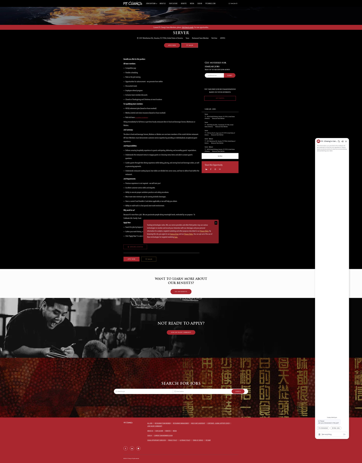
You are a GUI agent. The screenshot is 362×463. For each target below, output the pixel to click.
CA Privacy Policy (184, 440)
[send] (344, 434)
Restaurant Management (181, 423)
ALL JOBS (149, 423)
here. (176, 237)
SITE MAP (208, 440)
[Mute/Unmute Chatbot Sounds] (342, 141)
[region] (332, 288)
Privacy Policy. (188, 234)
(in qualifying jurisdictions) (141, 117)
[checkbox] (189, 45)
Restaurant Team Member (163, 423)
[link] (181, 332)
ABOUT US (163, 3)
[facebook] (125, 448)
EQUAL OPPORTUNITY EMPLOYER (156, 440)
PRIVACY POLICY (172, 440)
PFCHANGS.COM (210, 3)
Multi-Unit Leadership (198, 423)
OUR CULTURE (173, 3)
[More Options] (319, 434)
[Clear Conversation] (338, 141)
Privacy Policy (204, 231)
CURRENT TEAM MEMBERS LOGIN (163, 435)
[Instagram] (138, 448)
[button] (172, 45)
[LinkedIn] (132, 448)
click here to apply (188, 27)
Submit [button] (229, 75)
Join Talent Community (154, 426)
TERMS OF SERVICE (198, 440)
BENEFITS (184, 3)
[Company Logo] (132, 3)
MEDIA (192, 3)
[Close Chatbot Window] (346, 141)
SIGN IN (199, 3)
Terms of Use (174, 234)
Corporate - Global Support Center (218, 423)
